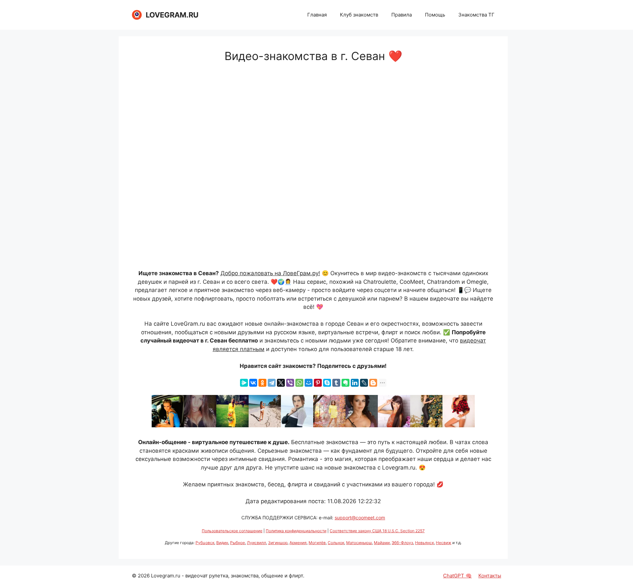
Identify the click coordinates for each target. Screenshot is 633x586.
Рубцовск (205, 542)
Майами (382, 542)
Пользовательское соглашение (232, 530)
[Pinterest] (318, 383)
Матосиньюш (359, 542)
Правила (401, 15)
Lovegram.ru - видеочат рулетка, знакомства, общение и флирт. (227, 575)
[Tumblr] (336, 383)
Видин (222, 542)
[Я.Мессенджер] (244, 383)
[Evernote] (345, 383)
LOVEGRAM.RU (172, 15)
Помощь (435, 15)
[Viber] (290, 383)
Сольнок (336, 542)
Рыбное (237, 542)
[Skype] (327, 383)
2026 (144, 575)
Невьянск (424, 542)
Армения (298, 542)
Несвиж (443, 542)
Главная (317, 15)
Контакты (489, 575)
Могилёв (317, 542)
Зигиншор (277, 542)
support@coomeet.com (360, 517)
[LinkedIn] (355, 383)
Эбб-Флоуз (402, 542)
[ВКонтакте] (253, 383)
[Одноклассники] (262, 383)
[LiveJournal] (364, 383)
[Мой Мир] (309, 383)
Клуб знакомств (359, 15)
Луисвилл (256, 542)
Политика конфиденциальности (296, 530)
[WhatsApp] (299, 383)
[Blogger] (373, 383)
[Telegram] (272, 383)
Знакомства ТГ (476, 15)
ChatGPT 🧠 (457, 575)
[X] (281, 383)
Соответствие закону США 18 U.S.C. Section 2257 (377, 530)
